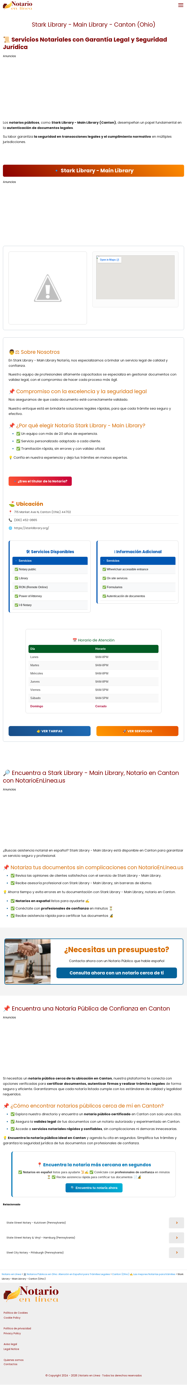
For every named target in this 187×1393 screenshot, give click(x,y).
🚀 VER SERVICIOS (137, 731)
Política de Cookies (16, 1313)
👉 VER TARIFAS (49, 731)
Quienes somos (14, 1360)
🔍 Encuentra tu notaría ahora (94, 1188)
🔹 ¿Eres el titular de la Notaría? (40, 481)
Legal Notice (11, 1349)
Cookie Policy (12, 1318)
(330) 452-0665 (25, 520)
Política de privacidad (17, 1328)
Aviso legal (10, 1344)
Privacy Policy (12, 1333)
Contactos (10, 1364)
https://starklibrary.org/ (31, 528)
